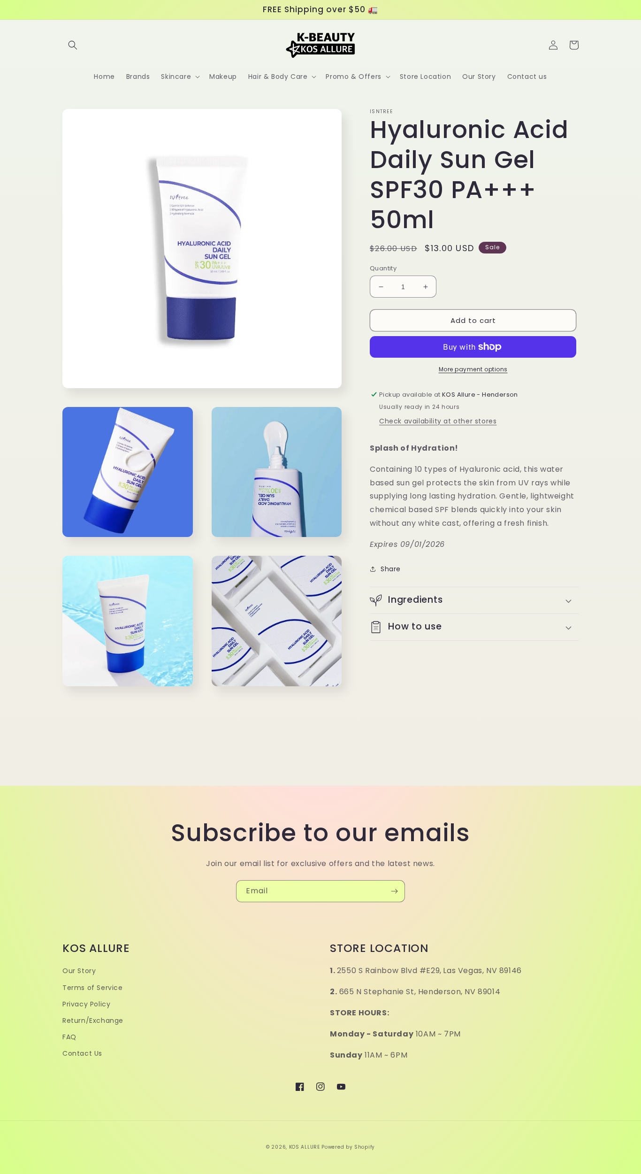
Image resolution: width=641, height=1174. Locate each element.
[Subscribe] (394, 891)
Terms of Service (92, 987)
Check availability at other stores (437, 421)
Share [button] (391, 569)
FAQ (69, 1037)
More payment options (473, 369)
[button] (72, 45)
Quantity (383, 268)
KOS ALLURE (304, 1147)
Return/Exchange (92, 1020)
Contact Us (82, 1053)
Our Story (79, 970)
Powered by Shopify (348, 1147)
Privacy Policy (86, 1004)
